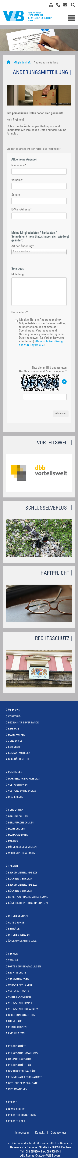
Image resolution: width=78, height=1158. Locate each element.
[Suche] (71, 5)
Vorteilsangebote (19, 997)
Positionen (15, 772)
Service (13, 954)
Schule (15, 194)
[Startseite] (8, 62)
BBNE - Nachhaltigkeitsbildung (28, 897)
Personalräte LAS (19, 1065)
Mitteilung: (17, 274)
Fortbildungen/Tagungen (24, 967)
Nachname (18, 165)
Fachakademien (18, 835)
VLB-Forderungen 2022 (22, 791)
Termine (13, 960)
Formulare (15, 1021)
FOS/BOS (13, 841)
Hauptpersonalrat (20, 1059)
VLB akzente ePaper (20, 1003)
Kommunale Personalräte (25, 1077)
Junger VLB (15, 741)
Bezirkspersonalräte (22, 1071)
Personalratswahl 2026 (23, 1053)
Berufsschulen (18, 817)
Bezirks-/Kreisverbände (23, 723)
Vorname (17, 180)
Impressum (22, 1132)
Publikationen (17, 1027)
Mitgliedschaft (22, 62)
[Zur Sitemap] (49, 5)
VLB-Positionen (17, 785)
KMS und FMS (16, 1033)
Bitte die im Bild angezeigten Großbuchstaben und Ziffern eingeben (43, 369)
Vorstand (14, 716)
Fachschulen (16, 829)
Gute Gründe (16, 923)
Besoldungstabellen (21, 1015)
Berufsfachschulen (21, 823)
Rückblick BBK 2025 (20, 879)
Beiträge (14, 929)
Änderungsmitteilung (22, 941)
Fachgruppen (16, 735)
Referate (13, 729)
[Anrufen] (56, 5)
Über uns (14, 710)
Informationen (17, 1089)
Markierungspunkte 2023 (24, 779)
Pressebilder (16, 1121)
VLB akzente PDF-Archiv (23, 1009)
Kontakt (39, 1132)
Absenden (60, 413)
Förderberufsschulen (22, 847)
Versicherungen (18, 979)
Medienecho (15, 797)
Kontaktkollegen (19, 753)
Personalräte (17, 1046)
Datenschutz (19, 312)
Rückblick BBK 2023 (20, 891)
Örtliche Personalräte (22, 1083)
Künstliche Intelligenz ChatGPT (28, 903)
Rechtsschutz (17, 973)
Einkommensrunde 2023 (22, 885)
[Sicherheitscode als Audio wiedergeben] (64, 382)
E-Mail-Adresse (21, 209)
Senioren (14, 747)
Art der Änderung (22, 246)
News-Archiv (16, 1109)
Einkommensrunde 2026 (22, 873)
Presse (12, 1102)
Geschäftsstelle (18, 759)
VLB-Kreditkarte (18, 991)
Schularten (15, 810)
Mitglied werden (19, 935)
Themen (13, 866)
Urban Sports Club (20, 985)
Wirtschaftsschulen (21, 853)
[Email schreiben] (64, 5)
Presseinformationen (22, 1115)
